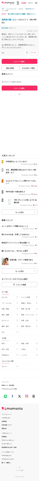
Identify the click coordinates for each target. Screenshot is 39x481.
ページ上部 (19, 470)
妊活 (3, 343)
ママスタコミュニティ (8, 459)
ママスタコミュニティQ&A (9, 388)
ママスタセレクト (7, 455)
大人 (3, 332)
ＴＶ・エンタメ (7, 303)
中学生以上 (5, 355)
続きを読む (10, 68)
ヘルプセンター (6, 417)
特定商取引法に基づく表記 (9, 447)
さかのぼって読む (28, 68)
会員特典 (4, 421)
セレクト (4, 366)
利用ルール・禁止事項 (8, 385)
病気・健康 (5, 315)
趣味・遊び (5, 326)
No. (5, 28)
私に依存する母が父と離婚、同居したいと (22, 14)
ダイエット (5, 320)
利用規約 (4, 436)
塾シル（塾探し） (7, 462)
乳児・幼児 (5, 349)
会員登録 (23, 3)
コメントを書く (19, 88)
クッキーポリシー (7, 443)
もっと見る (19, 212)
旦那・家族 (5, 309)
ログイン (30, 3)
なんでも (4, 297)
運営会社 (4, 428)
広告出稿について (7, 424)
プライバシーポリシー (8, 440)
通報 (3, 52)
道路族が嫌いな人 (9, 19)
